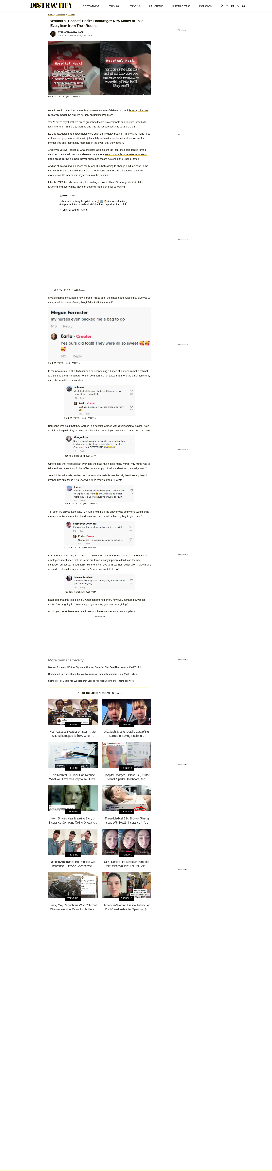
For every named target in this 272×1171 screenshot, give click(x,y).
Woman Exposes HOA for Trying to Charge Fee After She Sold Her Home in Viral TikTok (95, 667)
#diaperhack (66, 204)
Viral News (60, 14)
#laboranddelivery (118, 201)
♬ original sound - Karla (73, 209)
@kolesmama (67, 195)
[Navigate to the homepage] (51, 5)
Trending (135, 6)
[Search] (221, 5)
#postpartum (108, 204)
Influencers (156, 6)
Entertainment (91, 6)
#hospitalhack (82, 204)
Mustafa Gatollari (72, 32)
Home (51, 14)
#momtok (121, 204)
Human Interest (181, 6)
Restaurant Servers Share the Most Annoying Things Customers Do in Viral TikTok (92, 674)
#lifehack (95, 204)
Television (114, 6)
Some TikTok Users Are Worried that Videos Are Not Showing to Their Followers (91, 681)
